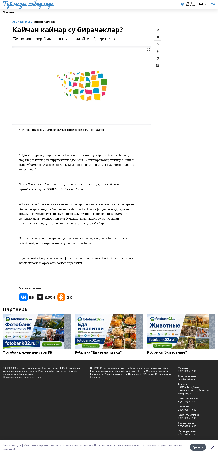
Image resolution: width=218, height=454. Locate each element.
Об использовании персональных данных (24, 377)
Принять (198, 447)
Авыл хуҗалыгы (22, 21)
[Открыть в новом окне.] (27, 297)
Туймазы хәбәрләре (28, 3)
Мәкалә (8, 12)
